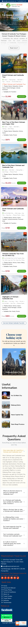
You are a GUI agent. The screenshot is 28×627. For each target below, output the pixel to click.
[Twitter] (2, 577)
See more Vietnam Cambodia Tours (13, 323)
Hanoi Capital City (17, 415)
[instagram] (11, 577)
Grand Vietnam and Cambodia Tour (13, 76)
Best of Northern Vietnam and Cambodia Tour (13, 166)
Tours (8, 23)
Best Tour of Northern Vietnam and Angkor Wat (13, 123)
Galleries (6, 600)
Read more (13, 48)
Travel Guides (7, 596)
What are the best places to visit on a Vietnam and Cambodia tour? (12, 492)
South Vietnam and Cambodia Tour (13, 210)
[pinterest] (14, 577)
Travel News (7, 598)
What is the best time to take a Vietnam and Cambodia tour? (13, 510)
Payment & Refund (9, 588)
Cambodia (13, 23)
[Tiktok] (17, 577)
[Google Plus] (8, 577)
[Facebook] (5, 577)
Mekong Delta (16, 405)
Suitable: (6, 92)
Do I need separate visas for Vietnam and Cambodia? (12, 527)
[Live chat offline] (21, 623)
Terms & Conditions (9, 592)
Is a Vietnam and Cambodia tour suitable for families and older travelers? (12, 501)
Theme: (6, 86)
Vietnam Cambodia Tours (10, 24)
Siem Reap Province (17, 424)
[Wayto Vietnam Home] (14, 5)
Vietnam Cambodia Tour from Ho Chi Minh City (13, 255)
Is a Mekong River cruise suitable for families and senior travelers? (13, 518)
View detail (21, 96)
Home (4, 23)
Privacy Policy (7, 590)
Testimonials (7, 602)
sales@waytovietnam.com (9, 1)
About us (6, 594)
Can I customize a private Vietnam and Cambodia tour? (12, 535)
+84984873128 (22, 1)
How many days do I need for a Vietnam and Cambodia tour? (13, 451)
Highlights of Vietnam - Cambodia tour (10, 298)
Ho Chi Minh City (16, 395)
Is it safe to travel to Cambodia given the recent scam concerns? (12, 543)
